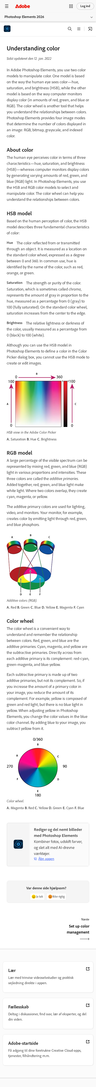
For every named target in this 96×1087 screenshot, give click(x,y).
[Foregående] (27, 933)
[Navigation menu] (6, 6)
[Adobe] (22, 6)
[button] (71, 6)
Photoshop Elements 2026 (24, 17)
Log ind (85, 6)
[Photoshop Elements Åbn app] (90, 29)
